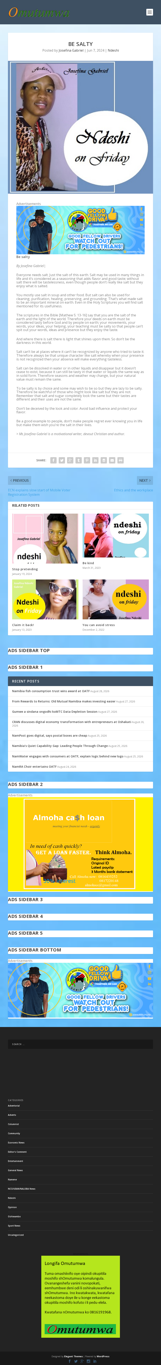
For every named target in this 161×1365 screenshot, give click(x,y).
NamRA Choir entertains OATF (34, 767)
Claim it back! (23, 625)
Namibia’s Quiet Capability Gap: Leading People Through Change (60, 746)
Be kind (88, 563)
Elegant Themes (73, 1356)
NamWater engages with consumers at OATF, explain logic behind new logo (67, 756)
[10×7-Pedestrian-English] (80, 253)
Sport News (14, 1225)
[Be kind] (116, 535)
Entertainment (15, 1161)
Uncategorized (16, 1234)
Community (14, 1133)
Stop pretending (25, 569)
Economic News (16, 1142)
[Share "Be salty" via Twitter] (62, 460)
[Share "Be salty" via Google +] (70, 460)
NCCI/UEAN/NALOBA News (21, 1188)
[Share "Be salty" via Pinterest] (87, 460)
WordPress (103, 1356)
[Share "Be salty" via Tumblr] (78, 460)
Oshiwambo (14, 1216)
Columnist (13, 1124)
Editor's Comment (17, 1151)
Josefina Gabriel (71, 50)
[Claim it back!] (45, 599)
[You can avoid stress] (116, 599)
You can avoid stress (99, 625)
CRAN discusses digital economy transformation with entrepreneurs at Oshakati (71, 722)
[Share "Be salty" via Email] (112, 460)
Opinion (12, 1207)
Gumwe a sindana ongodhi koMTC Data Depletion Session (54, 712)
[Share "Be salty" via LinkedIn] (95, 460)
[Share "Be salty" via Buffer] (104, 460)
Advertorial (14, 1105)
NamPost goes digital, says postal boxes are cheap (49, 735)
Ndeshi (113, 50)
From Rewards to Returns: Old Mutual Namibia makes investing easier (64, 701)
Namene (12, 1179)
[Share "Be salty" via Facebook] (53, 460)
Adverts (12, 1114)
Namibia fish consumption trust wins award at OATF (51, 691)
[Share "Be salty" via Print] (120, 460)
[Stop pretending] (45, 539)
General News (15, 1170)
